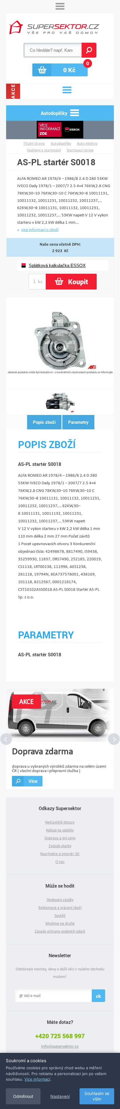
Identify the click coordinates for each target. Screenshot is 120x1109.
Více (33, 781)
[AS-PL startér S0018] (60, 368)
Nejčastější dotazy (60, 822)
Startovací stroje (80, 150)
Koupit (78, 281)
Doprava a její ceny (60, 838)
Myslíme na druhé (60, 923)
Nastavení (60, 1096)
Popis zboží (44, 422)
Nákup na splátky (60, 830)
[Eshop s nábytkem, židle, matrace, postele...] (54, 27)
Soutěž (60, 915)
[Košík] (60, 69)
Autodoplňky (61, 143)
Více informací (37, 1079)
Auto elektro (87, 143)
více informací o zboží (40, 229)
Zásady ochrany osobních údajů (60, 931)
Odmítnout (23, 1096)
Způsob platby (60, 845)
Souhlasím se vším (96, 1096)
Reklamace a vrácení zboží (60, 907)
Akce (13, 91)
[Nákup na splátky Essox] (60, 130)
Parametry (78, 422)
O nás (59, 861)
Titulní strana (34, 143)
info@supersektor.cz (60, 1046)
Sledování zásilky (60, 899)
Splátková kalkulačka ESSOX (57, 265)
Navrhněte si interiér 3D (60, 853)
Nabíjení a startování (44, 150)
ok (98, 996)
